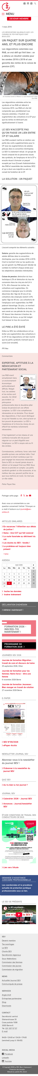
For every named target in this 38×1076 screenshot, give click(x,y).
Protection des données (17, 1069)
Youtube (8, 1061)
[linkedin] (27, 496)
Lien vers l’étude (11, 867)
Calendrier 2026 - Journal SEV (17, 799)
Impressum (27, 1067)
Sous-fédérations (9, 959)
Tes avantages (8, 944)
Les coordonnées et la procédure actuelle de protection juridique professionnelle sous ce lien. (17, 888)
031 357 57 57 (11, 1029)
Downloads (6, 1006)
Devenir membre (19, 19)
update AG (18, 1072)
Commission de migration (12, 970)
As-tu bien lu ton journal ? (15, 785)
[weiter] (33, 565)
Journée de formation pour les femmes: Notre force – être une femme (16, 674)
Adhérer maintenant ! (13, 610)
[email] (30, 496)
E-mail (5, 1032)
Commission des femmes (12, 962)
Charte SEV (7, 952)
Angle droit (6, 995)
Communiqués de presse (12, 984)
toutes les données (12, 591)
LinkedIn (5, 1058)
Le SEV (5, 948)
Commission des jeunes (11, 966)
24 (4, 583)
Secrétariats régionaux (11, 955)
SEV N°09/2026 (10, 742)
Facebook (9, 1054)
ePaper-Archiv (10, 745)
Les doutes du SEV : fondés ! (16, 543)
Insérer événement (12, 595)
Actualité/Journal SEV (11, 981)
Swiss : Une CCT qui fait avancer (18, 533)
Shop (4, 1002)
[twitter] (24, 496)
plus (6, 554)
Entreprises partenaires (11, 999)
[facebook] (21, 496)
